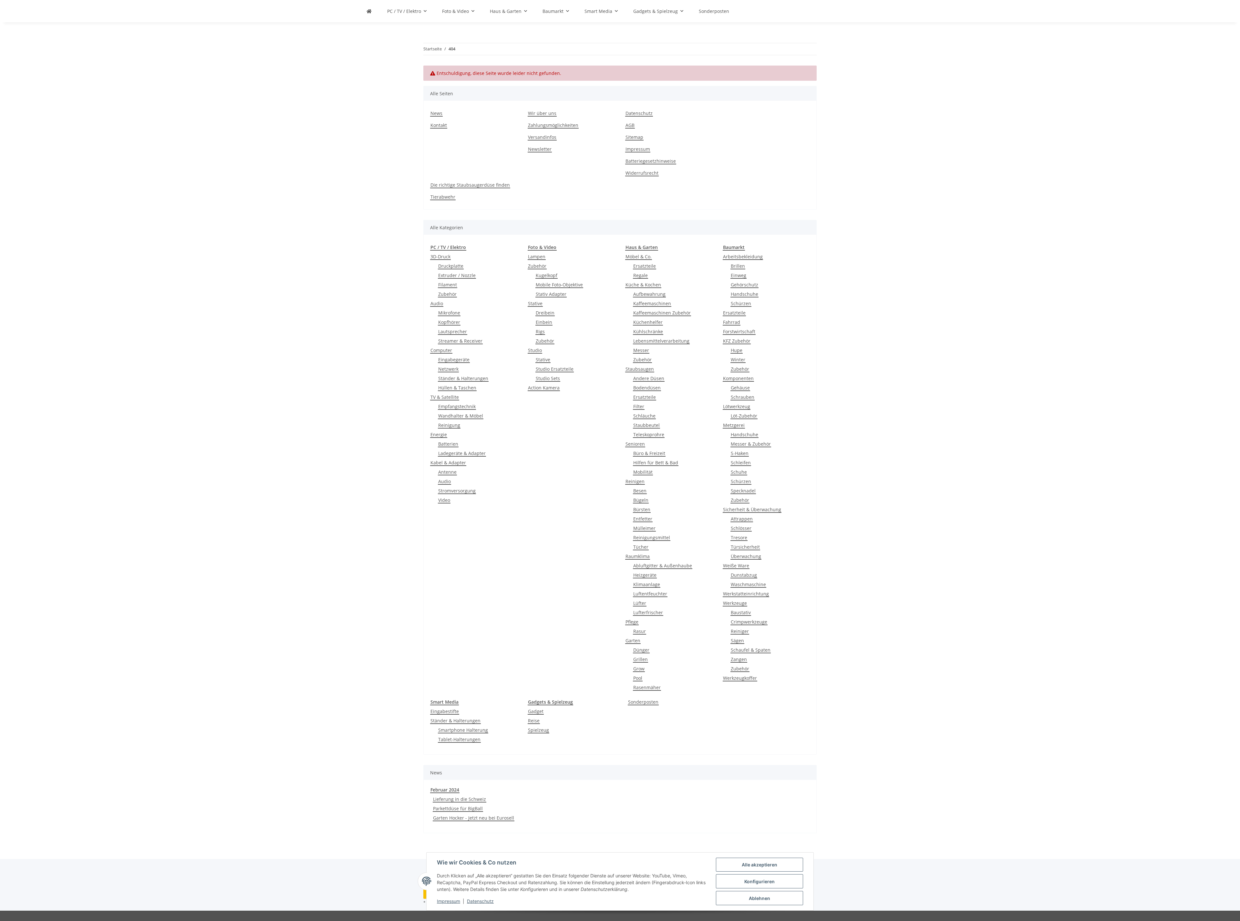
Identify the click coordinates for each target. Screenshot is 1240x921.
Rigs (540, 331)
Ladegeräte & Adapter (462, 453)
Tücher (640, 547)
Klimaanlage (646, 584)
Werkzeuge (735, 603)
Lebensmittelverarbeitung (661, 341)
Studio (535, 350)
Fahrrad (731, 322)
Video (444, 500)
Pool (637, 678)
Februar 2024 (444, 790)
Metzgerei (734, 425)
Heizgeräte (644, 575)
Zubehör (447, 294)
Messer (641, 350)
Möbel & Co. (638, 257)
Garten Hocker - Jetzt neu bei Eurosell (473, 818)
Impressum (448, 901)
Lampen (536, 257)
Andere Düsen (648, 378)
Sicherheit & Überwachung (752, 509)
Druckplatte (450, 266)
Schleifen (741, 463)
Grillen (640, 659)
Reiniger (740, 631)
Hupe (736, 350)
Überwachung (746, 556)
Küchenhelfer (648, 322)
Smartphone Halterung (463, 730)
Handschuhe (744, 294)
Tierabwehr (442, 197)
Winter (738, 360)
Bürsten (641, 509)
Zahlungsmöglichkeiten (553, 125)
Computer (441, 350)
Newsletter (540, 149)
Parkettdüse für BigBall (458, 808)
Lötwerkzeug (736, 406)
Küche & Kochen (643, 285)
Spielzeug (538, 730)
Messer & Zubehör (751, 444)
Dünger (641, 650)
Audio (436, 303)
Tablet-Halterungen (459, 739)
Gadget (535, 711)
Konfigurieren (759, 881)
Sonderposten (643, 702)
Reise (534, 721)
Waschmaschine (748, 584)
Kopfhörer (449, 322)
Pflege (631, 622)
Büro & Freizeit (649, 453)
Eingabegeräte (454, 360)
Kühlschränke (648, 331)
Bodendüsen (647, 388)
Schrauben (742, 397)
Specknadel (743, 491)
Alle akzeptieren (759, 864)
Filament (447, 285)
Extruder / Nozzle (457, 275)
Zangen (739, 659)
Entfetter (642, 519)
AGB (630, 125)
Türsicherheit (745, 547)
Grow (639, 669)
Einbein (544, 322)
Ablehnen (759, 898)
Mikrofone (449, 313)
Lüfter (639, 603)
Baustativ (741, 612)
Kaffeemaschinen (652, 303)
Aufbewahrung (649, 294)
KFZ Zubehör (736, 341)
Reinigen (635, 481)
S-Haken (740, 453)
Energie (438, 434)
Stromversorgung (457, 491)
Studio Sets (548, 378)
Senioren (635, 444)
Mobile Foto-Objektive (559, 285)
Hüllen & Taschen (457, 388)
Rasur (639, 631)
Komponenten (738, 378)
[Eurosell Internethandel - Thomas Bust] (369, 11)
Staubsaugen (639, 369)
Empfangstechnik (457, 406)
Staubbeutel (646, 425)
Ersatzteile (644, 266)
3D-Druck (440, 257)
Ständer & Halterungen (463, 378)
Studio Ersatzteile (555, 369)
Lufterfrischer (648, 612)
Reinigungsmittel (651, 537)
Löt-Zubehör (744, 416)
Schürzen (741, 303)
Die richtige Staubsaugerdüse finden (470, 185)
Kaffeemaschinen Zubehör (662, 313)
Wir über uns (542, 113)
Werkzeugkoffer (740, 678)
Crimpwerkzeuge (749, 622)
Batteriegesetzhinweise (650, 161)
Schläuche (644, 416)
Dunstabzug (744, 575)
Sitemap (634, 137)
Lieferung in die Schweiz (459, 799)
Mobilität (643, 472)
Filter (638, 406)
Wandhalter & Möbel (460, 416)
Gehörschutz (744, 285)
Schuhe (739, 472)
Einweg (738, 275)
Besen (639, 491)
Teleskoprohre (648, 434)
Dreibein (545, 313)
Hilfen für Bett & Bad (655, 463)
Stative (535, 303)
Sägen (737, 640)
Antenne (447, 472)
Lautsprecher (452, 331)
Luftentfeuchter (650, 594)
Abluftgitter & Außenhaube (662, 566)
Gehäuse (740, 388)
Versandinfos (542, 137)
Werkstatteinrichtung (746, 594)
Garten (632, 640)
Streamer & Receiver (460, 341)
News (436, 113)
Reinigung (449, 425)
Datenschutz (480, 901)
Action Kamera (544, 388)
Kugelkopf (546, 275)
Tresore (739, 537)
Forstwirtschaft (739, 331)
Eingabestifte (444, 711)
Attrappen (742, 519)
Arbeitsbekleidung (743, 257)
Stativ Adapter (551, 294)
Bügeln (640, 500)
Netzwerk (448, 369)
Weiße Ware (736, 566)
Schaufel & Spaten (750, 650)
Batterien (448, 444)
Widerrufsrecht (641, 173)
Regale (640, 275)
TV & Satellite (444, 397)
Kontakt (438, 125)
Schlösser (741, 528)
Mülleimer (644, 528)
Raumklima (637, 556)
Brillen (738, 266)
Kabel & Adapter (448, 463)
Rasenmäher (647, 687)
